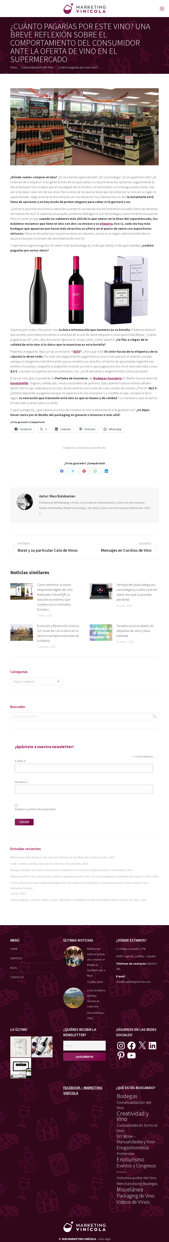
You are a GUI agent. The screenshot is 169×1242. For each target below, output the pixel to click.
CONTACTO (17, 977)
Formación (121, 1172)
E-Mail (20, 761)
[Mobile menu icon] (162, 9)
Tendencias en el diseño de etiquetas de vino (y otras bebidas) (135, 631)
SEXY (76, 351)
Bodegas (127, 1096)
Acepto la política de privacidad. (35, 809)
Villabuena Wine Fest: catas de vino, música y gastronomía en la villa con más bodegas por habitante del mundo (76, 876)
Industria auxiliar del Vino (136, 1177)
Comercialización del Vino (90, 448)
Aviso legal (104, 1239)
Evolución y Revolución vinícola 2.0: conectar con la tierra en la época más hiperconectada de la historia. (58, 633)
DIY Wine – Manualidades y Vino (136, 1139)
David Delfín (19, 383)
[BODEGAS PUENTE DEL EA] (21, 1068)
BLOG (13, 968)
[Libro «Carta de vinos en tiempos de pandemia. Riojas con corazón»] (21, 1047)
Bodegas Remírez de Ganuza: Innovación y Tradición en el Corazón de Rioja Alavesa (59, 870)
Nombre (21, 782)
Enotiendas (125, 1153)
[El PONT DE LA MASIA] (42, 1047)
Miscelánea (130, 1189)
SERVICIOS (16, 958)
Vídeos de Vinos (133, 1202)
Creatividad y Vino (133, 1116)
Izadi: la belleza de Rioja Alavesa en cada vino (37, 863)
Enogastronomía (133, 1147)
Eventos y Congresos (136, 1165)
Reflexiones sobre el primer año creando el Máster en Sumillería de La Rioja (54, 857)
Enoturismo (130, 1159)
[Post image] (21, 591)
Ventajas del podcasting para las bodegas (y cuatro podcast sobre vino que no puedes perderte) (136, 592)
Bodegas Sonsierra (107, 378)
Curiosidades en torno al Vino (137, 1128)
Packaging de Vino (135, 1195)
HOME (14, 949)
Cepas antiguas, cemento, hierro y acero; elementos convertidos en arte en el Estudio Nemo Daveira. (69, 900)
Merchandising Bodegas (137, 1183)
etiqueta (106, 223)
